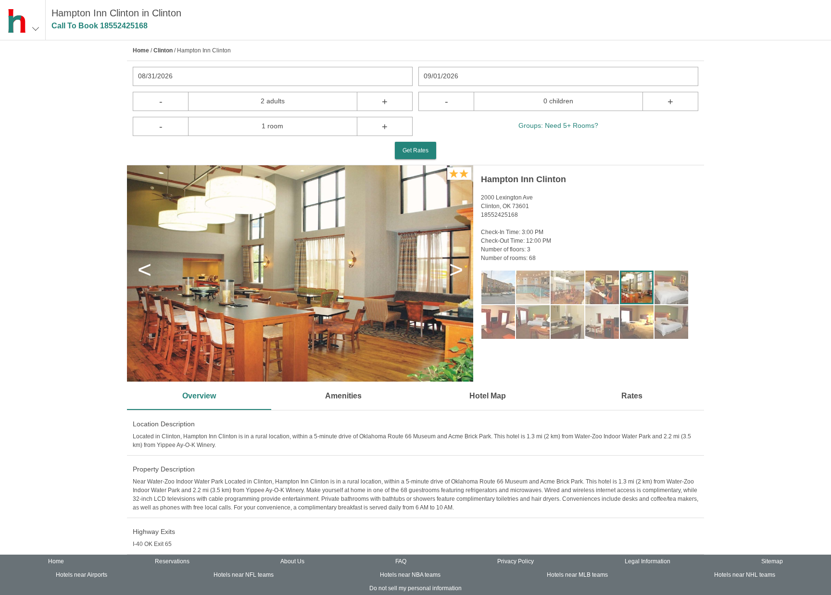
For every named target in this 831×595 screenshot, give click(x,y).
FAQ (400, 561)
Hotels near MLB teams (577, 574)
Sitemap (772, 561)
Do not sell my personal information (415, 588)
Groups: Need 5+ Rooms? (558, 125)
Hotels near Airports (81, 574)
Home (141, 50)
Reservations (172, 561)
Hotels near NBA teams (410, 574)
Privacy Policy (515, 561)
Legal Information (647, 561)
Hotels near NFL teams (244, 574)
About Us (292, 561)
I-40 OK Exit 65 (152, 544)
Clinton (163, 50)
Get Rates (415, 150)
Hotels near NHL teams (744, 574)
